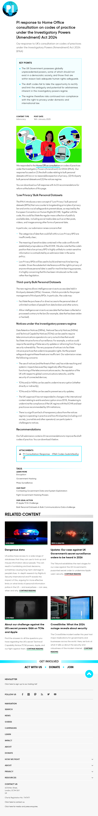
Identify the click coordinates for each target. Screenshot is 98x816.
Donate (54, 667)
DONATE (9, 753)
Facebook (22, 694)
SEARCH (9, 709)
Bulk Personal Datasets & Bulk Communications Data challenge (45, 507)
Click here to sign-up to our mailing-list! (21, 684)
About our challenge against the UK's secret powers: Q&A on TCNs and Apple (24, 628)
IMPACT (8, 740)
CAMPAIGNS (11, 728)
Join (70, 667)
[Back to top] (89, 674)
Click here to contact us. (15, 802)
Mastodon (35, 694)
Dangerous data (15, 549)
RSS (42, 694)
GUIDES (8, 721)
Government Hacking (26, 478)
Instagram (28, 694)
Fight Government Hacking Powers (32, 495)
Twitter (48, 694)
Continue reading (27, 590)
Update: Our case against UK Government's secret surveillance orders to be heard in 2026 (71, 553)
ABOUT (8, 746)
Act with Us (33, 667)
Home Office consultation (48, 165)
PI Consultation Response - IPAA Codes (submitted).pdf (51, 456)
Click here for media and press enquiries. (21, 806)
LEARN (8, 734)
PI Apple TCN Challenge (27, 503)
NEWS (7, 715)
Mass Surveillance (24, 483)
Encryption (21, 474)
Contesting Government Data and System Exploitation (41, 491)
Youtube (55, 694)
